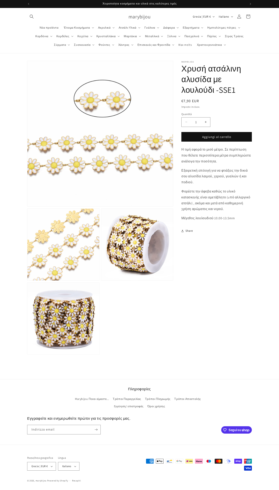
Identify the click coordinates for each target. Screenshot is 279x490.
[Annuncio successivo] (250, 4)
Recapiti (76, 480)
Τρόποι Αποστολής (187, 399)
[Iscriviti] (96, 429)
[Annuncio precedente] (28, 4)
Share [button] (189, 231)
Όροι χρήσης (156, 406)
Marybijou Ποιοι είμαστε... (92, 399)
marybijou (41, 480)
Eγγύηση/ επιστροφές (129, 406)
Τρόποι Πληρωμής (158, 399)
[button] (31, 16)
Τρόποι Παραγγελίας (127, 399)
